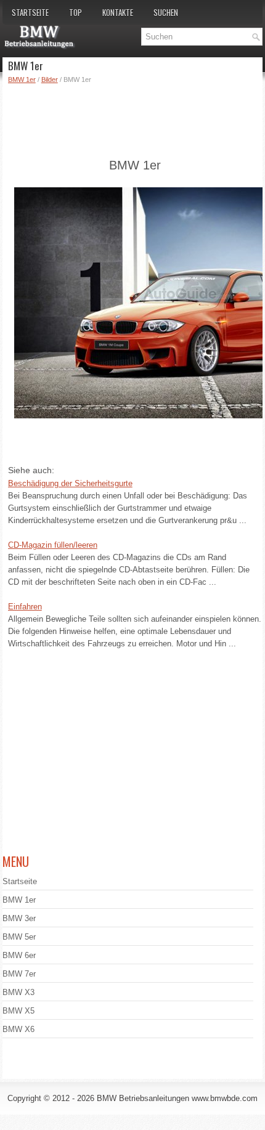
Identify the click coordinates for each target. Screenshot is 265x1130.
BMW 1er (22, 79)
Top (75, 12)
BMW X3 (18, 992)
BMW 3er (19, 918)
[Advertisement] (135, 119)
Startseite (30, 12)
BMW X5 (18, 1010)
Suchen (165, 12)
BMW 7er (19, 973)
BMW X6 (18, 1029)
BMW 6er (19, 955)
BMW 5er (19, 936)
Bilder (49, 79)
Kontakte (117, 12)
